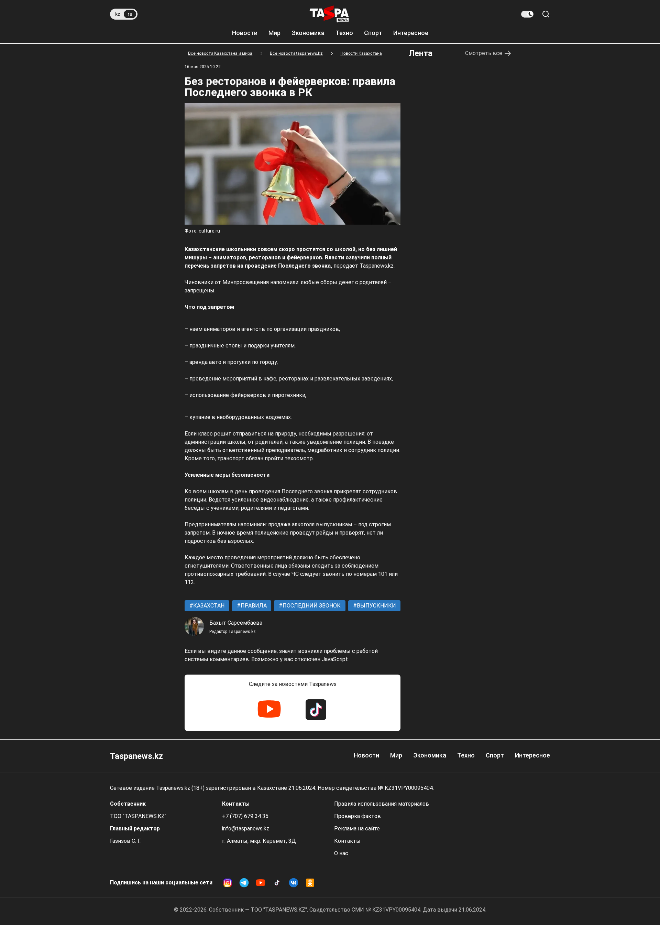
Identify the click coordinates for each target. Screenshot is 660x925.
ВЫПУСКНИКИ (375, 605)
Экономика (308, 32)
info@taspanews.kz (245, 828)
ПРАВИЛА (253, 605)
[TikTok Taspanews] (316, 709)
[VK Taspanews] (293, 882)
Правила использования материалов (381, 803)
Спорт (373, 32)
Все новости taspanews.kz (296, 53)
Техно (344, 32)
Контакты (347, 841)
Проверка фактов (357, 816)
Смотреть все (483, 53)
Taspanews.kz (377, 265)
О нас (341, 853)
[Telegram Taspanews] (244, 882)
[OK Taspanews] (310, 882)
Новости (244, 32)
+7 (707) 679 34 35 (245, 816)
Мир (274, 32)
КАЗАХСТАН (208, 605)
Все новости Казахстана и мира (220, 53)
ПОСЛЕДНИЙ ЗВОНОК (311, 605)
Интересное (410, 32)
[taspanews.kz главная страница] (329, 14)
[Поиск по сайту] (546, 14)
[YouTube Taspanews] (269, 709)
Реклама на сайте (357, 828)
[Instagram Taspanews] (227, 882)
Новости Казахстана (361, 53)
